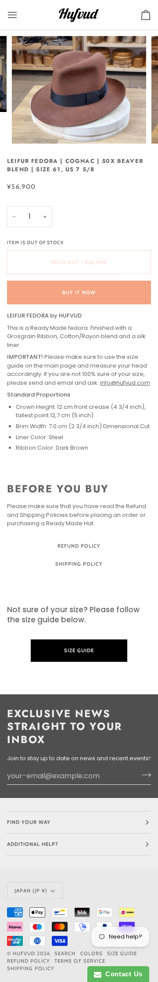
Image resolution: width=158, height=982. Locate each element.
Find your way (28, 822)
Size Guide (79, 582)
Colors (91, 953)
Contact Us (122, 974)
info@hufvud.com (125, 383)
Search (64, 953)
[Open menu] (20, 15)
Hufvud (24, 953)
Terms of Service (79, 961)
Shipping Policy (79, 564)
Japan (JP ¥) (30, 891)
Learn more (79, 675)
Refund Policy (79, 546)
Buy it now (78, 292)
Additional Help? (32, 844)
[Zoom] (28, 127)
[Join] (143, 775)
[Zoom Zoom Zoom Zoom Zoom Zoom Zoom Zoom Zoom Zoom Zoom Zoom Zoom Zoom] (79, 89)
